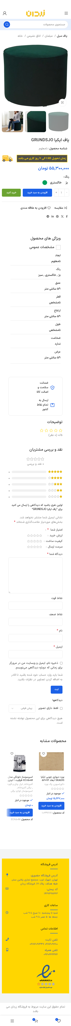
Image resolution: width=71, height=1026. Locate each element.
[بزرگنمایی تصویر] (62, 102)
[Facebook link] (67, 216)
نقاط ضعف (55, 614)
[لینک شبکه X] (62, 216)
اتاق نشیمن (34, 36)
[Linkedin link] (52, 216)
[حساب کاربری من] (5, 13)
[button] (51, 806)
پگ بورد (48, 784)
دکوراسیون (59, 784)
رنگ (66, 177)
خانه (21, 36)
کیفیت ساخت (53, 541)
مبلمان (49, 36)
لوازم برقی (16, 791)
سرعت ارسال (54, 547)
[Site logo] (35, 13)
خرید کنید (11, 193)
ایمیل (58, 647)
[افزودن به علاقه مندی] (43, 753)
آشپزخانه (28, 784)
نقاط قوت (56, 598)
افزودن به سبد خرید (37, 193)
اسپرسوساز (27, 791)
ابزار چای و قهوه (15, 784)
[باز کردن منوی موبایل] (66, 13)
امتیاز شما (54, 530)
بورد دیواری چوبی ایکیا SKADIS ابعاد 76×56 (52, 778)
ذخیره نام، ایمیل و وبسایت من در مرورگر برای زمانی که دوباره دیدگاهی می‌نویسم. (35, 665)
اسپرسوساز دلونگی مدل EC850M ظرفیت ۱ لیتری (20, 778)
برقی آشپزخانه (24, 787)
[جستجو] (7, 24)
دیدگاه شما (54, 554)
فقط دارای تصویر (48, 708)
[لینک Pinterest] (57, 216)
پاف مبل (62, 36)
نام (59, 631)
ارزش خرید (55, 536)
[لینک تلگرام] (47, 216)
